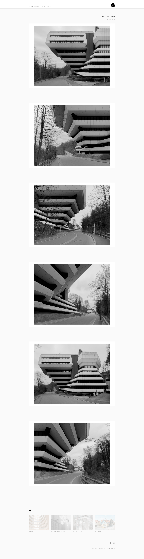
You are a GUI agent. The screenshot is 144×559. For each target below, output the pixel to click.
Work (43, 6)
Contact (49, 6)
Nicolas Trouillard (34, 6)
